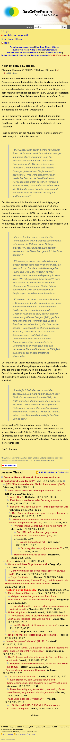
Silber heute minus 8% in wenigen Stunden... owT (35, 490)
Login (6, 31)
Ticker (7, 42)
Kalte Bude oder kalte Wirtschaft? (25, 698)
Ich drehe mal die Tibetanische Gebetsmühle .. (33, 634)
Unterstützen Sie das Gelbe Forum (22, 53)
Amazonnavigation (39, 55)
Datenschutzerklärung (47, 50)
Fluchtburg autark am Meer (22, 47)
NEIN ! (9, 561)
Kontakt (32, 734)
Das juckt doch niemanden (22, 676)
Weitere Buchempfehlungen (13, 55)
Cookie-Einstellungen (59, 55)
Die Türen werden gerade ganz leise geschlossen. (39, 513)
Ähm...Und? (16, 497)
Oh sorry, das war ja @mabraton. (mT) (42, 548)
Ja (16, 631)
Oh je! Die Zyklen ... (21, 577)
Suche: (29, 27)
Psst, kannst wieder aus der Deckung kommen (35, 500)
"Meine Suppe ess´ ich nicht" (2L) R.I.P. (27, 641)
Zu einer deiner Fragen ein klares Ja (25, 670)
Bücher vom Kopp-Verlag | (25, 50)
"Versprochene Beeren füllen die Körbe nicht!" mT (41, 525)
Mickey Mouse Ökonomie (21, 593)
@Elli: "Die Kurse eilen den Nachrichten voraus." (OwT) (35, 484)
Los (64, 27)
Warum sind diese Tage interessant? (27, 564)
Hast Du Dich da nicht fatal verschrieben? (35, 625)
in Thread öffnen (13, 39)
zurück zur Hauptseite (16, 35)
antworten (10, 465)
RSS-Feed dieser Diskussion (54, 472)
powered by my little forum (8, 739)
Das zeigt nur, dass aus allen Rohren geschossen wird (39, 506)
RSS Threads (21, 734)
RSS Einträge (8, 734)
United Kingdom (16, 612)
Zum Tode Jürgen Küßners (47, 47)
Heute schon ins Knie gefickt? (30, 554)
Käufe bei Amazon (53, 53)
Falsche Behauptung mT (32, 542)
